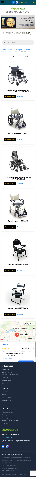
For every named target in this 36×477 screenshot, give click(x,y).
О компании (5, 369)
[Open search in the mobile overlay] (18, 42)
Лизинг (4, 394)
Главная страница (6, 49)
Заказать (20, 96)
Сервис (4, 403)
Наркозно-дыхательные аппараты (11, 420)
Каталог (16, 49)
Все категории (6, 423)
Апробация (5, 391)
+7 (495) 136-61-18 (10, 434)
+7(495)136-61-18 (27, 2)
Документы (5, 383)
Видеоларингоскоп (7, 412)
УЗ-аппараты (5, 415)
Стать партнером (7, 380)
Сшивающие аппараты (8, 418)
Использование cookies (8, 470)
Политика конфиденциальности (10, 468)
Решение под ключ (7, 400)
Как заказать (5, 377)
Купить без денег (6, 397)
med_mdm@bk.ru (7, 437)
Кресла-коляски (13, 51)
